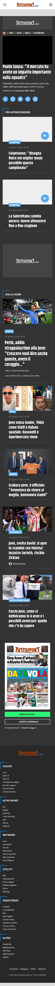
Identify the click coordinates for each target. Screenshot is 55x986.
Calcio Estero (8, 788)
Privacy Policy (9, 926)
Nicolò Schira (19, 563)
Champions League (11, 782)
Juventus (9, 331)
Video (11, 33)
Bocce (5, 823)
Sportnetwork (9, 857)
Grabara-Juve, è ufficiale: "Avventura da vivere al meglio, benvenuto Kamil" (28, 490)
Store (5, 888)
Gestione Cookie (10, 923)
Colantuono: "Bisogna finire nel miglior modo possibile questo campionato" (26, 160)
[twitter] (20, 99)
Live (4, 772)
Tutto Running (9, 816)
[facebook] (5, 99)
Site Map (6, 950)
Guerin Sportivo (9, 854)
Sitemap (6, 891)
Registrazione (8, 947)
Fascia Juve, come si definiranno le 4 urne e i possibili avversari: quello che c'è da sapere (28, 618)
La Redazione (8, 910)
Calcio (19, 33)
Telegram (42, 969)
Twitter (33, 969)
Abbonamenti (8, 879)
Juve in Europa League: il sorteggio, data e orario (22, 375)
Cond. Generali (9, 929)
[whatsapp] (12, 99)
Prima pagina (8, 882)
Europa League (9, 785)
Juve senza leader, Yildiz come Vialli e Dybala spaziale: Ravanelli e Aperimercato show (26, 429)
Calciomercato (15, 532)
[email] (27, 99)
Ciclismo (6, 813)
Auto (5, 841)
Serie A (28, 33)
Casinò (6, 957)
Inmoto (6, 847)
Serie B (6, 779)
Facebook (13, 969)
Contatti (6, 906)
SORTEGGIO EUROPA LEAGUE (19, 600)
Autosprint (7, 844)
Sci (4, 807)
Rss (4, 875)
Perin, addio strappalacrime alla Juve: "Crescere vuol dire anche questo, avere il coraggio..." (26, 353)
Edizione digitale (10, 885)
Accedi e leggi (27, 728)
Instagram (24, 969)
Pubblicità (7, 944)
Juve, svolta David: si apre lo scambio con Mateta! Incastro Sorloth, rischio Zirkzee (28, 550)
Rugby (5, 810)
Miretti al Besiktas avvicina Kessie (17, 370)
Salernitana (39, 33)
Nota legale (8, 916)
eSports (6, 826)
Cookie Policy (9, 919)
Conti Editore (8, 860)
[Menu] (4, 5)
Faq (4, 913)
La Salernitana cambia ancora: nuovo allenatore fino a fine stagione (27, 221)
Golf (4, 819)
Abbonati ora (27, 714)
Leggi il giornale (28, 722)
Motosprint (7, 851)
